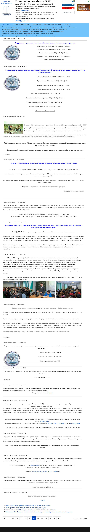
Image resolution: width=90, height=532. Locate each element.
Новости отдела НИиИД (9, 385)
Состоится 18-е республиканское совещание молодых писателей (27, 506)
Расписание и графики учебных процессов (15, 27)
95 (38, 518)
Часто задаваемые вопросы (55, 31)
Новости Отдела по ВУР (9, 202)
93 (29, 518)
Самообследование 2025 (37, 31)
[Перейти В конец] (59, 518)
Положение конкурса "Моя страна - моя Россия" (45, 471)
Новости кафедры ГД (9, 116)
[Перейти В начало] (5, 518)
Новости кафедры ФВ (9, 159)
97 (46, 518)
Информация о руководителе (58, 29)
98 (50, 518)
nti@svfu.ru (25, 10)
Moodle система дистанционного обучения (15, 31)
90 (17, 518)
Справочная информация (59, 27)
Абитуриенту (37, 24)
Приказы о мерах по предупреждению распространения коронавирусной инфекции (28, 33)
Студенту (66, 24)
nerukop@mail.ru (44, 421)
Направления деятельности (52, 24)
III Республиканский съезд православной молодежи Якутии (25, 508)
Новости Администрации (10, 400)
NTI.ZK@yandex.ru (21, 21)
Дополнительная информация (39, 27)
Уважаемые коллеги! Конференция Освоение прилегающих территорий (30, 510)
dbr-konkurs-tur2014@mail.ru (56, 423)
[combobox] (68, 12)
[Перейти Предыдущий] (9, 518)
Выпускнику (72, 27)
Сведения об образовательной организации (34, 29)
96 (42, 518)
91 (21, 518)
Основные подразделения (22, 24)
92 (25, 518)
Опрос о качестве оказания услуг (46, 36)
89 (13, 518)
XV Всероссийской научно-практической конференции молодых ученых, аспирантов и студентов (39, 512)
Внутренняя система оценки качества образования (18, 36)
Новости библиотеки (9, 304)
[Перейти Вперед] (55, 518)
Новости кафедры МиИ (9, 38)
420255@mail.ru (35, 465)
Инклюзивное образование (10, 29)
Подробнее (6, 154)
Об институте (6, 24)
